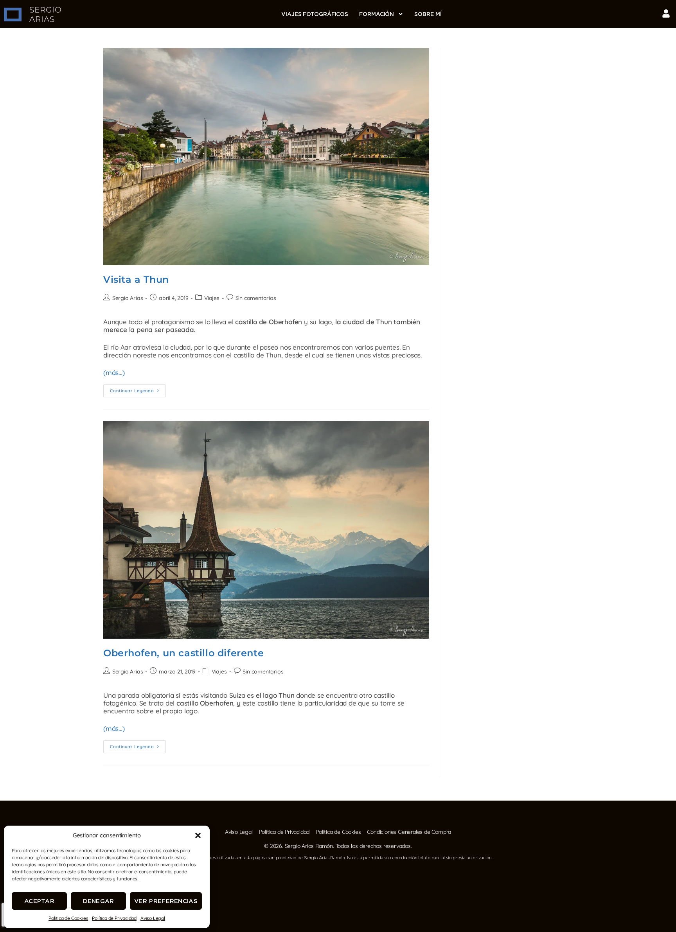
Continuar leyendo (138, 388)
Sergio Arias (127, 298)
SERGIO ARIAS (45, 14)
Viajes (211, 298)
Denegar (98, 901)
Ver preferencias (166, 901)
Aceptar (39, 901)
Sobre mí (427, 14)
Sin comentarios (256, 298)
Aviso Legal (152, 918)
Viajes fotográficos (314, 14)
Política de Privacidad (114, 918)
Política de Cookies (68, 918)
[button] (198, 835)
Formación (376, 14)
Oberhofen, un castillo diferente (183, 653)
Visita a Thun (136, 279)
